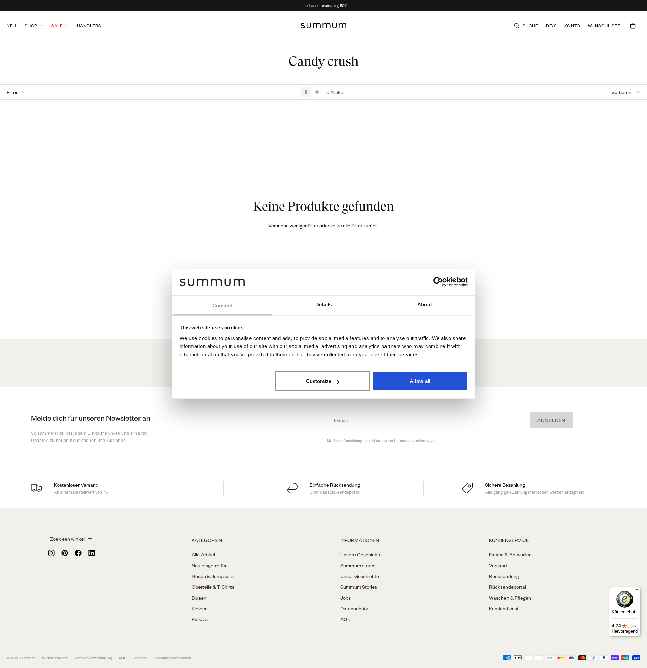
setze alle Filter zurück (354, 225)
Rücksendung (504, 576)
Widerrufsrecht (55, 657)
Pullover (200, 619)
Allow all (420, 381)
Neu (11, 25)
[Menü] (636, 591)
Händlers (89, 25)
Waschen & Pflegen (510, 598)
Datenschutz (354, 608)
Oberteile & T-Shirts (213, 587)
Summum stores (357, 565)
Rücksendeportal (507, 587)
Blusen (199, 598)
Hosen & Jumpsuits (213, 576)
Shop (31, 25)
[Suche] (516, 26)
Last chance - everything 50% (323, 5)
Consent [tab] (222, 305)
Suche (530, 25)
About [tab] (424, 304)
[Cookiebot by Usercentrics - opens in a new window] (438, 282)
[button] (626, 92)
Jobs (345, 598)
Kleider (199, 608)
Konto (572, 25)
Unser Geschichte (359, 576)
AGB (345, 619)
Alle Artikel (203, 554)
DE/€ (551, 25)
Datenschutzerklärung (412, 440)
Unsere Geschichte (361, 554)
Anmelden (551, 420)
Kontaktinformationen (172, 657)
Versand (498, 565)
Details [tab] (323, 304)
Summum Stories (358, 587)
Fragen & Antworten (510, 554)
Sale (57, 25)
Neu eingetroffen (210, 565)
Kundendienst (504, 608)
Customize (319, 381)
